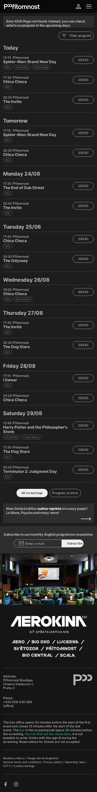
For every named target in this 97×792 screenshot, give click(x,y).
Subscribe (75, 543)
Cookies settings (23, 765)
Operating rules (75, 762)
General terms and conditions (22, 762)
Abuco (20, 758)
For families (22, 67)
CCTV (7, 765)
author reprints (49, 508)
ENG (7, 67)
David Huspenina (47, 758)
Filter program (80, 36)
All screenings (32, 493)
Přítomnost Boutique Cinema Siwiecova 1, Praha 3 (18, 684)
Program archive (65, 493)
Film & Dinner (23, 299)
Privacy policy (53, 762)
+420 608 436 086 (17, 702)
